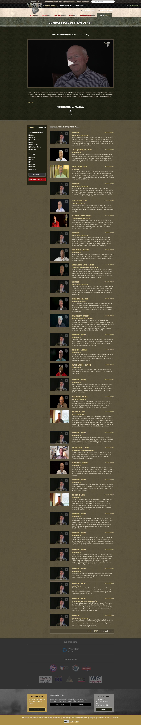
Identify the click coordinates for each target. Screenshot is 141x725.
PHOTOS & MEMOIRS (65, 6)
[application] (70, 63)
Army (32, 135)
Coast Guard (34, 144)
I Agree (66, 721)
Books (80, 705)
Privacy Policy (74, 721)
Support (37, 709)
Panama (33, 169)
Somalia (32, 164)
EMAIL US (104, 709)
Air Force (33, 149)
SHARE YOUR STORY (88, 11)
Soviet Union (34, 162)
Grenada (33, 167)
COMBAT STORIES (50, 6)
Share (30, 102)
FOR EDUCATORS (134, 6)
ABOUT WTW (79, 6)
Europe (32, 157)
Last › (96, 631)
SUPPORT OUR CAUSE (106, 11)
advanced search (38, 179)
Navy (31, 142)
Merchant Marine (35, 147)
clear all (37, 175)
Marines (32, 137)
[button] (70, 63)
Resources (60, 705)
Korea (32, 159)
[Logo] (107, 44)
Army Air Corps (35, 140)
